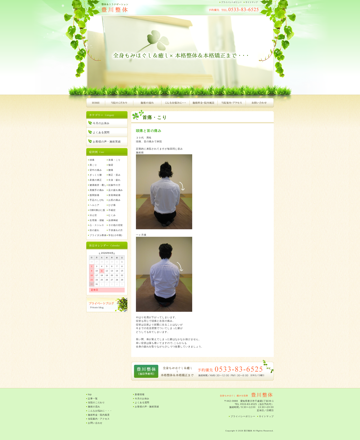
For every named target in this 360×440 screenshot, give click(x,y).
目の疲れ (94, 230)
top (90, 394)
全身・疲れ (114, 180)
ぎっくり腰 (96, 175)
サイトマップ (251, 2)
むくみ (112, 215)
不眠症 (112, 210)
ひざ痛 (112, 205)
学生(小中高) (115, 235)
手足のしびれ (97, 200)
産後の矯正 (96, 180)
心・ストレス (97, 225)
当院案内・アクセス (232, 102)
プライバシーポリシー (231, 2)
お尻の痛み (114, 200)
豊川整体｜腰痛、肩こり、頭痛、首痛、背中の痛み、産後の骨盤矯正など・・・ (123, 8)
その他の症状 (115, 225)
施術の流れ (147, 102)
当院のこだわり (119, 102)
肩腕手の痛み (97, 190)
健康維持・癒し (98, 185)
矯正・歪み (114, 175)
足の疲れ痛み (115, 190)
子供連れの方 (115, 230)
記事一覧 (93, 398)
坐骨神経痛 (114, 195)
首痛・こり (114, 160)
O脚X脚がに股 (97, 210)
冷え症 (93, 215)
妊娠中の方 (114, 185)
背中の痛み (96, 170)
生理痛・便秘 (97, 220)
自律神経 (113, 220)
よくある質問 (101, 132)
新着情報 (140, 394)
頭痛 (92, 160)
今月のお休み (101, 123)
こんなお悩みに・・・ (175, 102)
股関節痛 (94, 195)
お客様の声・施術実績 (107, 141)
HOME (95, 102)
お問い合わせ (260, 102)
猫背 (110, 165)
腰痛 (110, 170)
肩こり (93, 165)
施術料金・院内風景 (203, 102)
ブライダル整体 (98, 235)
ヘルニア (94, 205)
